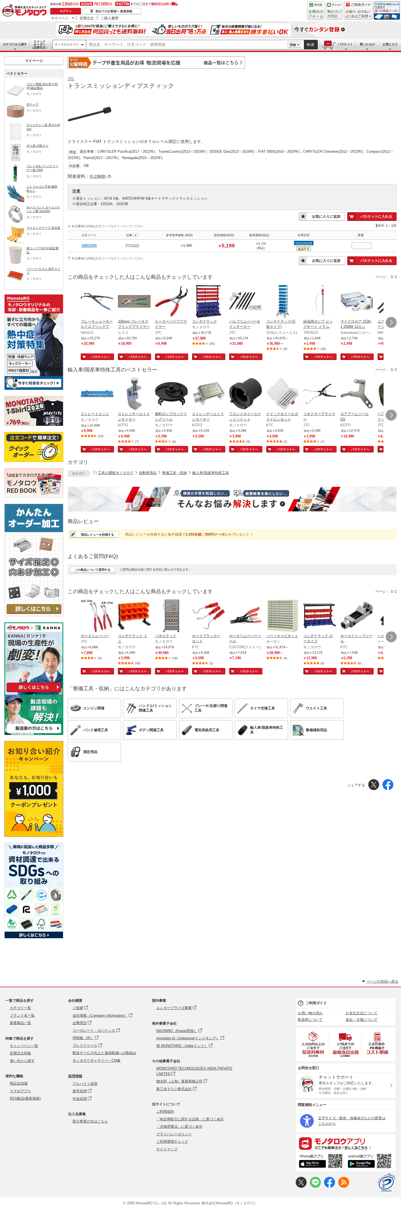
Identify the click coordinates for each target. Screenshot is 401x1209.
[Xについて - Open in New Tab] (301, 1186)
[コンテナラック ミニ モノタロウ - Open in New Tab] (134, 616)
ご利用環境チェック (172, 1141)
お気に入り (390, 44)
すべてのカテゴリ (67, 44)
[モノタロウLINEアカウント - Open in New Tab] (315, 1186)
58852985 (89, 246)
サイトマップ (167, 1149)
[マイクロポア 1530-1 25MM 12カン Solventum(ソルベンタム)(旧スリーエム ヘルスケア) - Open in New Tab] (356, 302)
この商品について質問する (92, 569)
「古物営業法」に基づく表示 (179, 1126)
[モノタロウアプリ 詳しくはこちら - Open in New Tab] (346, 1143)
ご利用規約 (165, 1111)
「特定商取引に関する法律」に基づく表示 (190, 1119)
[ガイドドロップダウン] (358, 14)
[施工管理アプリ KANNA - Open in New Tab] (33, 692)
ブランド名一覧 (22, 1015)
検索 (311, 45)
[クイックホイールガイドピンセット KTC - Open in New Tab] (282, 394)
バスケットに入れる (376, 216)
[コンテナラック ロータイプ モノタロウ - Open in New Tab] (319, 616)
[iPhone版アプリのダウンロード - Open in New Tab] (321, 1161)
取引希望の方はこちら (90, 1121)
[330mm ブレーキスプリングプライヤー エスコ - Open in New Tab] (134, 302)
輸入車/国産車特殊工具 (210, 473)
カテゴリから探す (15, 44)
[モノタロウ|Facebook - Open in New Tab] (329, 1186)
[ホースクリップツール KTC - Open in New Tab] (356, 616)
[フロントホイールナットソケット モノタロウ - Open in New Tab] (245, 394)
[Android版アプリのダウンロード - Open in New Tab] (371, 1161)
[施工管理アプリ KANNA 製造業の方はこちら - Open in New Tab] (33, 733)
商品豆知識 (19, 1083)
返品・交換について (362, 1020)
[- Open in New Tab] (313, 1044)
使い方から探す (22, 1061)
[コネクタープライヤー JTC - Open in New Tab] (319, 394)
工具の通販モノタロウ (115, 473)
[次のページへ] (391, 322)
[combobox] (187, 44)
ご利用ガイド (316, 1003)
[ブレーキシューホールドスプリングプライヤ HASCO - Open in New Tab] (97, 302)
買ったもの (367, 44)
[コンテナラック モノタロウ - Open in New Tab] (208, 302)
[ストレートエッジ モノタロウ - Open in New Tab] (97, 394)
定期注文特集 (20, 1053)
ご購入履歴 (109, 18)
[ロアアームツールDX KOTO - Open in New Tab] (356, 394)
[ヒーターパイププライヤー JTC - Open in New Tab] (171, 302)
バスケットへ (101, 356)
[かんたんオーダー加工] (33, 615)
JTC (71, 79)
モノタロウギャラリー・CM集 (97, 1060)
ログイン (66, 11)
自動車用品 (148, 473)
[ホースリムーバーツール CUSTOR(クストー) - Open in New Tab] (245, 616)
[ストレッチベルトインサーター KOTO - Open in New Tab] (134, 394)
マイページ (59, 18)
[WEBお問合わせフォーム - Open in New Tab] (316, 10)
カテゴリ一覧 (20, 1008)
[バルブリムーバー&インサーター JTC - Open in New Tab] (245, 302)
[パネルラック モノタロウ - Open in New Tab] (171, 616)
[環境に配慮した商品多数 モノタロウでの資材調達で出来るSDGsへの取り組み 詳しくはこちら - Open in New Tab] (33, 937)
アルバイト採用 (85, 1084)
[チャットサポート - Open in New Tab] (334, 10)
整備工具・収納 (174, 473)
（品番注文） (40, 44)
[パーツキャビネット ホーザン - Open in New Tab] (282, 616)
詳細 (293, 44)
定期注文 (87, 18)
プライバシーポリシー (174, 1134)
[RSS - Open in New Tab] (343, 1186)
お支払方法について (362, 1013)
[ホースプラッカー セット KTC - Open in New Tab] (208, 616)
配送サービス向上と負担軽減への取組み (104, 1053)
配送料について (310, 1020)
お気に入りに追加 (326, 216)
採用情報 (75, 1076)
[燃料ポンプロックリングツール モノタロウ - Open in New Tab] (171, 394)
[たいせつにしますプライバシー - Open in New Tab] (386, 1183)
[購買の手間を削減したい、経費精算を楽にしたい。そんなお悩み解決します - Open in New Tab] (232, 499)
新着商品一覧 (20, 1023)
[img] (25, 11)
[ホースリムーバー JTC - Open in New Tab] (97, 616)
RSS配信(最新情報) (25, 1098)
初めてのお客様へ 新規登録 (113, 11)
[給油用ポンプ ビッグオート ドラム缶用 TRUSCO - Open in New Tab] (319, 302)
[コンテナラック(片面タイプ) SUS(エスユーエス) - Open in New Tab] (282, 302)
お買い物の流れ (310, 1013)
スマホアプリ (20, 1091)
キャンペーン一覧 (24, 1046)
